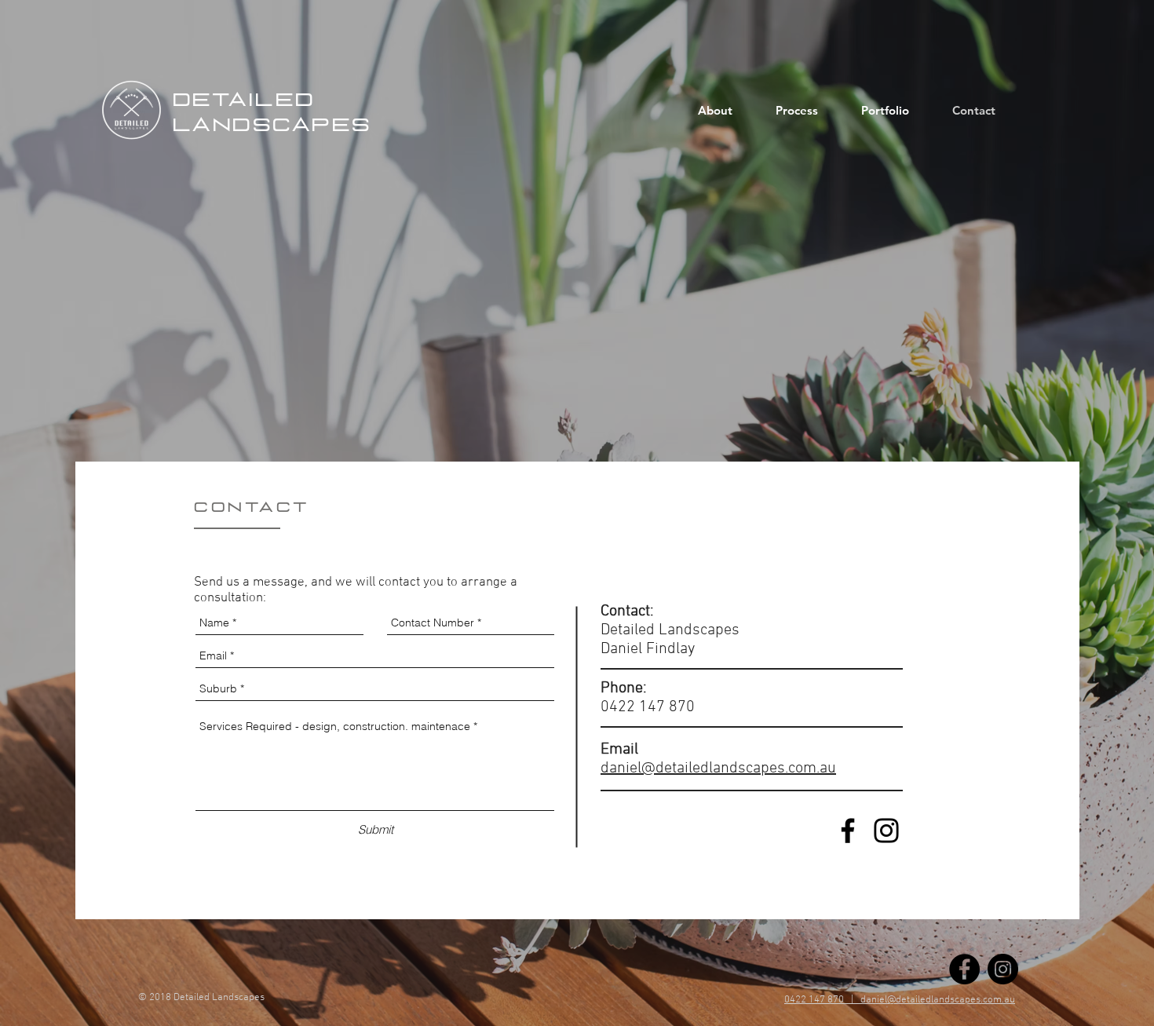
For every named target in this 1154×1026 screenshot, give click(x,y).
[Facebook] (847, 830)
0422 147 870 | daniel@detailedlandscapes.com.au (899, 1000)
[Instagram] (886, 830)
